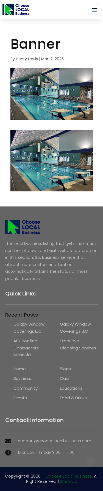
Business (22, 378)
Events (20, 398)
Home (19, 369)
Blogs (65, 369)
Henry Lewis (27, 59)
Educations (71, 388)
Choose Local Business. (69, 476)
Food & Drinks (73, 398)
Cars (64, 378)
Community (25, 388)
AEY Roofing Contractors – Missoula (28, 348)
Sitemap (68, 481)
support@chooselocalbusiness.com (54, 441)
